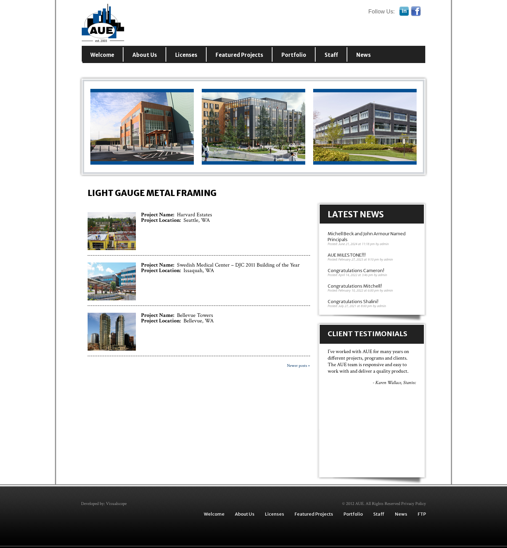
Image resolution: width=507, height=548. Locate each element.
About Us (144, 55)
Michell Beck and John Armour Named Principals (367, 236)
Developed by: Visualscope (104, 504)
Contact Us (105, 69)
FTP (422, 514)
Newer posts (298, 365)
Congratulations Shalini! (353, 301)
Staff (331, 55)
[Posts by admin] (384, 244)
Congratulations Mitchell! (355, 286)
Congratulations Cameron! (356, 270)
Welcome (102, 55)
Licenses (186, 55)
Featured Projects (239, 55)
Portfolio (293, 55)
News (363, 55)
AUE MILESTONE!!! (347, 255)
